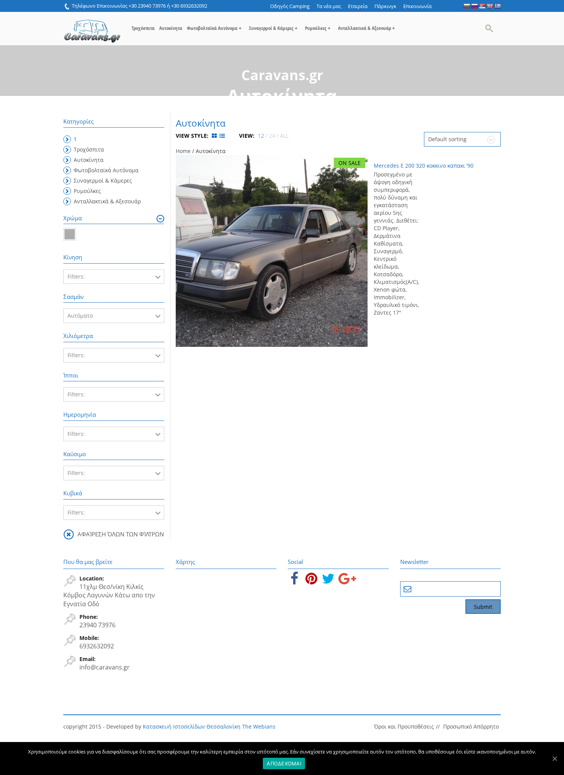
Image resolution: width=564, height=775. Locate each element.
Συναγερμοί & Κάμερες (273, 28)
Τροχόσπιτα (143, 28)
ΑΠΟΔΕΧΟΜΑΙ (284, 763)
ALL (284, 135)
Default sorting (447, 139)
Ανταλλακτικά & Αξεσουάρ (366, 28)
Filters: (76, 276)
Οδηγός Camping (290, 6)
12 (261, 135)
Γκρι (69, 234)
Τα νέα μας (329, 6)
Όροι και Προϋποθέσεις (404, 726)
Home (183, 151)
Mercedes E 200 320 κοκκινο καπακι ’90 (423, 165)
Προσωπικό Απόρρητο (471, 726)
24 (272, 135)
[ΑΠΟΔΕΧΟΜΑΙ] (554, 758)
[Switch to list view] (222, 135)
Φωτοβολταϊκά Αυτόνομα (214, 28)
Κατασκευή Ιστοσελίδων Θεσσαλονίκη (192, 726)
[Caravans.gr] (92, 27)
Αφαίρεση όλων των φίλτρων (121, 534)
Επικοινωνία (417, 6)
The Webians (258, 726)
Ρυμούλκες (317, 28)
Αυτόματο (80, 315)
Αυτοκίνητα (170, 28)
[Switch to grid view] (215, 135)
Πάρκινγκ (385, 6)
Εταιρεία (358, 6)
